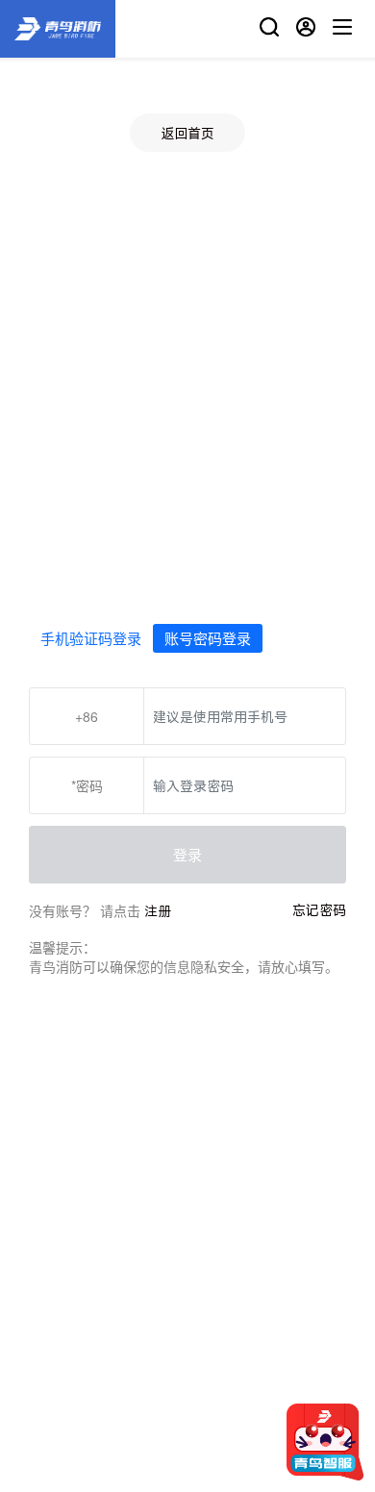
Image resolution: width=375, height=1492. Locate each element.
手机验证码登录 (90, 638)
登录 (187, 854)
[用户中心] (306, 29)
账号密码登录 (207, 638)
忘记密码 (319, 910)
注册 (157, 911)
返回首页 (187, 133)
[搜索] (269, 29)
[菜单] (342, 29)
